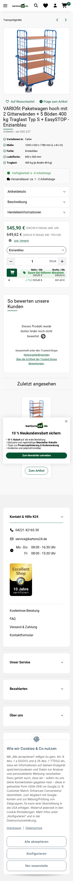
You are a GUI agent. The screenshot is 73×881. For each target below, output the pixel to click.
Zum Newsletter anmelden (36, 455)
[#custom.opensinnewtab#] (21, 579)
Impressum (14, 828)
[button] (55, 5)
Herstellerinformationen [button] (24, 212)
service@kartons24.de (31, 539)
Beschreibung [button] (17, 202)
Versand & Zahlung (23, 627)
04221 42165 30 (27, 530)
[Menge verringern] (11, 261)
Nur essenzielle (36, 866)
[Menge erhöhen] (62, 261)
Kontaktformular (21, 635)
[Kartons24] (20, 6)
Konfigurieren (36, 853)
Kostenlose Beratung (24, 611)
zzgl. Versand (21, 240)
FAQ (13, 619)
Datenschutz (34, 828)
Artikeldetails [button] (17, 192)
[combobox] (36, 250)
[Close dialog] (66, 421)
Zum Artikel (36, 470)
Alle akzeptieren (36, 842)
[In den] (12, 273)
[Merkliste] (46, 5)
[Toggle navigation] (5, 5)
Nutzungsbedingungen (36, 354)
